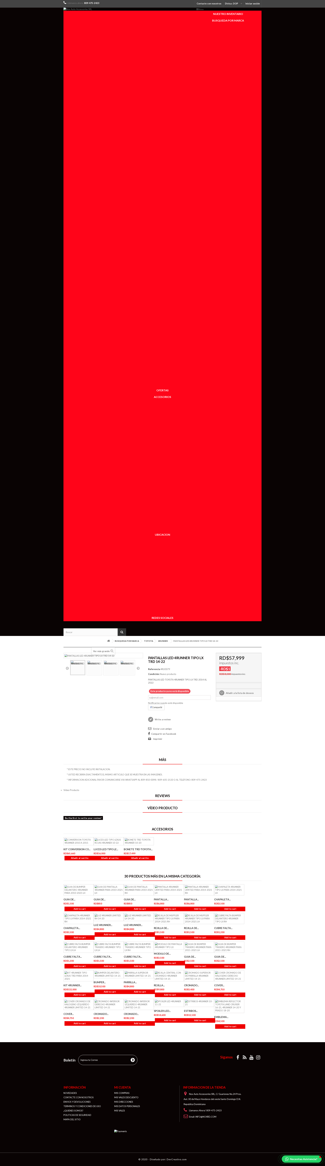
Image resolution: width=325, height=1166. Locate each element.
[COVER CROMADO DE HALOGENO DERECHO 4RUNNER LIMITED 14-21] (229, 975)
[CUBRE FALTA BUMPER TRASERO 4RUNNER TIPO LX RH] (139, 947)
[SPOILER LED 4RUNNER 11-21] (169, 1003)
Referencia (154, 669)
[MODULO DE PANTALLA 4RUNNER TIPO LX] (169, 946)
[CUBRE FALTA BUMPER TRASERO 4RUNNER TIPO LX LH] (109, 947)
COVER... (219, 985)
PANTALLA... (161, 899)
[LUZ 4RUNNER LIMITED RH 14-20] (109, 917)
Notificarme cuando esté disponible (165, 703)
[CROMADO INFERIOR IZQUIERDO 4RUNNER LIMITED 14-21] (139, 1004)
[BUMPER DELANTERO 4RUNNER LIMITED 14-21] (109, 974)
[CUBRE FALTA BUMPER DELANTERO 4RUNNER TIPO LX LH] (78, 947)
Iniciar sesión (252, 3)
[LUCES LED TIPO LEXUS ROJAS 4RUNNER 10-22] (109, 841)
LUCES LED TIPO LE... (106, 849)
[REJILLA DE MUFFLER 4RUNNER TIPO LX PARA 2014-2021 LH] (199, 918)
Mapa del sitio (72, 1119)
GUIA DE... (69, 899)
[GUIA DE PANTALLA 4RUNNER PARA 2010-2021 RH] (139, 889)
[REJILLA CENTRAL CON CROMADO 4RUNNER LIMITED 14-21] (169, 975)
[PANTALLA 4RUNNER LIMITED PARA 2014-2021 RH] (199, 889)
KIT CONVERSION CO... (76, 849)
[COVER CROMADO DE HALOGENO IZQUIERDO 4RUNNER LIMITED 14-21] (78, 1004)
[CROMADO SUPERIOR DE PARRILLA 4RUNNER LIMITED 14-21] (199, 975)
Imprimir (157, 739)
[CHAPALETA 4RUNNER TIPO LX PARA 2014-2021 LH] (229, 889)
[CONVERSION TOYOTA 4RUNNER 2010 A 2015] (78, 841)
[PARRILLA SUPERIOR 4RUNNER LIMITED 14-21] (139, 974)
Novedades (70, 1093)
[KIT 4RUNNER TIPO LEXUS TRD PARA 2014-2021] (78, 975)
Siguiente (138, 668)
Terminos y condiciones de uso (82, 1106)
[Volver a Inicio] (108, 641)
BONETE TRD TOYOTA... (138, 849)
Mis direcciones (123, 1101)
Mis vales (119, 1110)
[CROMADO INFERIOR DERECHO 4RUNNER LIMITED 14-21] (109, 1004)
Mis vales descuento (126, 1097)
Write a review (162, 719)
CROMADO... (191, 985)
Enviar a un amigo (162, 728)
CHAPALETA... (222, 899)
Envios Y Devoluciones (77, 1101)
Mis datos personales (127, 1106)
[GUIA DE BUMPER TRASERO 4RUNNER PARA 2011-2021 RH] (229, 947)
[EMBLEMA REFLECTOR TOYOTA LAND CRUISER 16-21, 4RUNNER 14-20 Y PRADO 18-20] (229, 1006)
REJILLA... (159, 985)
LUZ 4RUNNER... (103, 924)
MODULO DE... (162, 953)
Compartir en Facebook (163, 733)
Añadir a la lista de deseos (239, 693)
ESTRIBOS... (191, 1010)
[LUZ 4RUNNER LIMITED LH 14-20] (139, 917)
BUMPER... (100, 982)
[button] (302, 1159)
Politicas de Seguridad (77, 1115)
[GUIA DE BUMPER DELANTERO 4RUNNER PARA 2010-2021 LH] (78, 889)
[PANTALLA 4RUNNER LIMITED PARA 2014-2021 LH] (169, 889)
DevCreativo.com (177, 1159)
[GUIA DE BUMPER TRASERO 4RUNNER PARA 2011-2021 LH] (199, 947)
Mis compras (121, 1093)
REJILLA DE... (161, 928)
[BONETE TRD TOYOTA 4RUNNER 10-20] (139, 841)
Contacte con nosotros (209, 3)
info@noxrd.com (205, 1116)
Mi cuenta (122, 1087)
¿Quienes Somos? (73, 1110)
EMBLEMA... (221, 1016)
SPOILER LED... (162, 1010)
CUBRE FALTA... (223, 928)
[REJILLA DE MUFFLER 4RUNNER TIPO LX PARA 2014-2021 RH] (169, 918)
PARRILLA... (130, 982)
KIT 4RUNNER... (72, 985)
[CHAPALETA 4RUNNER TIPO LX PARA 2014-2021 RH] (78, 918)
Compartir (156, 707)
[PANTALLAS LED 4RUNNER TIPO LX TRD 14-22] (77, 667)
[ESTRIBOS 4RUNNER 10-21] (199, 1003)
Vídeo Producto (71, 790)
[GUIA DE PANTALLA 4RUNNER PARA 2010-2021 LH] (109, 889)
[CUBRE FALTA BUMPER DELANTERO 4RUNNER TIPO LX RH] (229, 918)
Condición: (153, 674)
